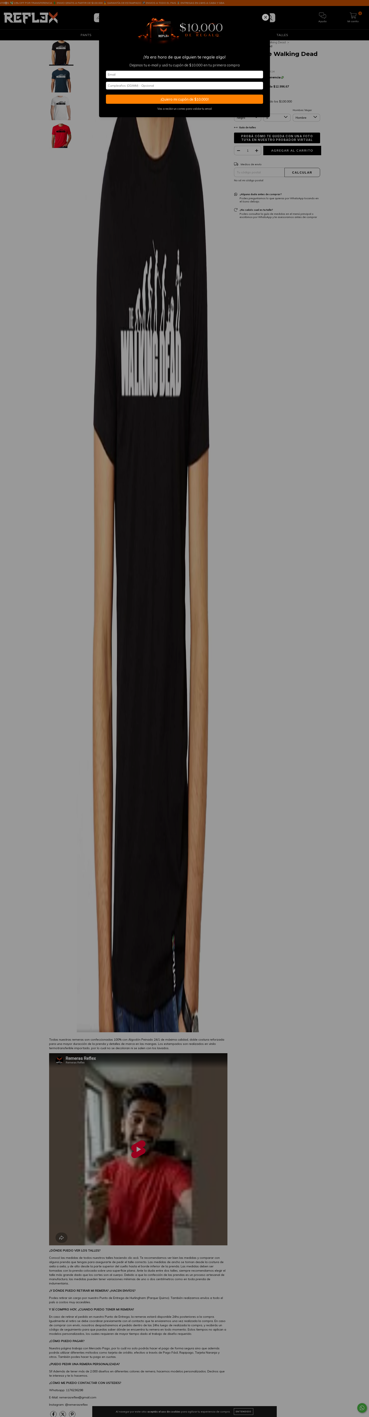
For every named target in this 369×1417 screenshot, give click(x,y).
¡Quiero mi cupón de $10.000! (185, 99)
